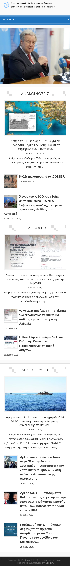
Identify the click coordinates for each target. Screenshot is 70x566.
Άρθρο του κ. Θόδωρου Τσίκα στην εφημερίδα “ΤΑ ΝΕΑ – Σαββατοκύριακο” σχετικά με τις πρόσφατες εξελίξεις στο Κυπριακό (33, 205)
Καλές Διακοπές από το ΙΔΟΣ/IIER (42, 176)
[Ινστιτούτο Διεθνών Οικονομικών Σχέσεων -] (35, 7)
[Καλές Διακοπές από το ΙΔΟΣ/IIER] (11, 187)
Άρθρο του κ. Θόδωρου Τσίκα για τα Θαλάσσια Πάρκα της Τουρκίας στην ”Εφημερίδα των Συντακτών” (35, 145)
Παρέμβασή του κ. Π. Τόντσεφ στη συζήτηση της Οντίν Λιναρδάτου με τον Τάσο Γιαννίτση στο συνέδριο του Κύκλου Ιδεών (40, 533)
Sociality (49, 563)
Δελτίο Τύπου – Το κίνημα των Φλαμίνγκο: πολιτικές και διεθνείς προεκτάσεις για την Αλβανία (35, 279)
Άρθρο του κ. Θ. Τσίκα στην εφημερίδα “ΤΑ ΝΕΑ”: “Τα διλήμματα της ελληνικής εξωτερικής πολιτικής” (35, 421)
